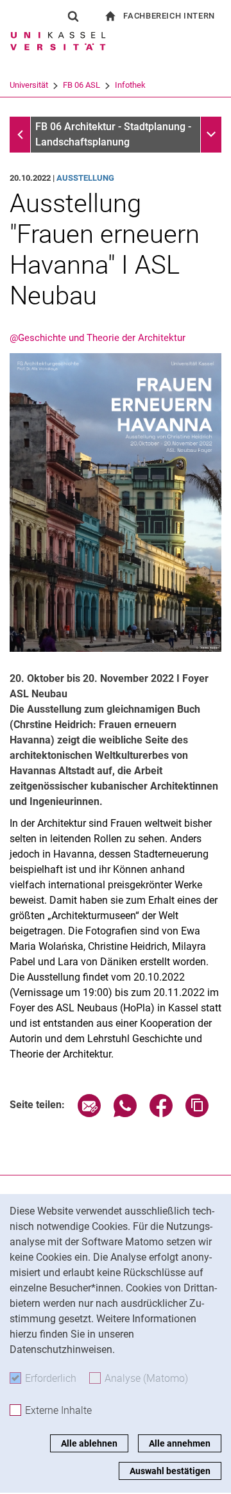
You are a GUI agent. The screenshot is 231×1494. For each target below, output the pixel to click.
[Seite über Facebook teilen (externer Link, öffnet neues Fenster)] (161, 1114)
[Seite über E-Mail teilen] (89, 1114)
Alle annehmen (179, 1443)
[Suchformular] (73, 16)
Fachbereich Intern (169, 16)
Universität (29, 85)
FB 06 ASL (81, 85)
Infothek (130, 85)
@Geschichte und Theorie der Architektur (97, 338)
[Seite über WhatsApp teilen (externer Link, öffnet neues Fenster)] (125, 1114)
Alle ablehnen (89, 1443)
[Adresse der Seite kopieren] (197, 1114)
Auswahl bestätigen (170, 1471)
